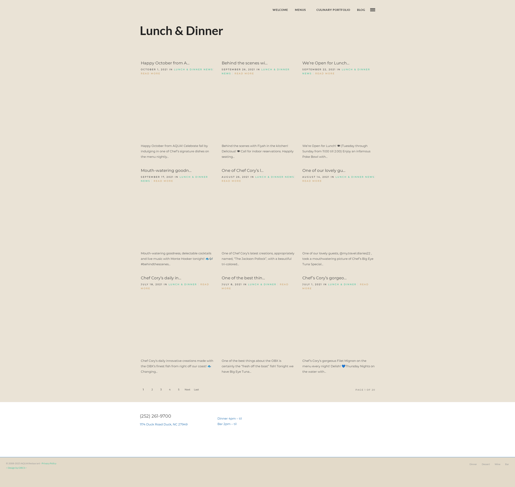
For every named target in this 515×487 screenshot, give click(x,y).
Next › (187, 390)
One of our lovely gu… (323, 170)
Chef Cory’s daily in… (161, 277)
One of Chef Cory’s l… (243, 170)
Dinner (473, 464)
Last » (196, 390)
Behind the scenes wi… (245, 63)
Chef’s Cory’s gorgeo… (324, 277)
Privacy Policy (49, 463)
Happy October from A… (165, 63)
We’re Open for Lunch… (325, 63)
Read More (150, 73)
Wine (497, 464)
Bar (507, 464)
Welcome (280, 9)
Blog (361, 9)
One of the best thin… (243, 277)
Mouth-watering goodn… (166, 170)
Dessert (486, 464)
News (208, 69)
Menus (300, 9)
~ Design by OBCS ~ (16, 467)
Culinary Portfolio (333, 9)
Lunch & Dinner (188, 69)
